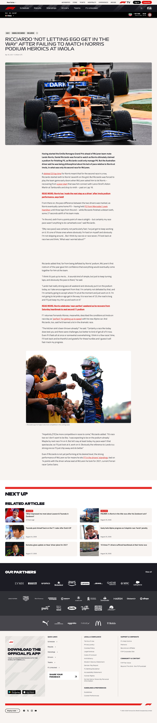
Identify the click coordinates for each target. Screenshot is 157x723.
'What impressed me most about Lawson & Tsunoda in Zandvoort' (47, 515)
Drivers (65, 8)
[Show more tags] (37, 33)
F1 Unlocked (92, 8)
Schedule (24, 8)
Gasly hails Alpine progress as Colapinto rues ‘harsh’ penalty (124, 528)
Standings (51, 8)
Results (37, 8)
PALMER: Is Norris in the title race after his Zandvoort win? (124, 513)
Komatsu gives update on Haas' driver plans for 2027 (47, 545)
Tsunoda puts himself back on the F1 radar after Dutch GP (48, 528)
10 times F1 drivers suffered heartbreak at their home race (124, 545)
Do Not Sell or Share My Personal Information (96, 680)
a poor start (62, 184)
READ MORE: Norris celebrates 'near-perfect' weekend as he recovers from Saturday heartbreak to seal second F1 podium (76, 307)
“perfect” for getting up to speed (67, 318)
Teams (77, 8)
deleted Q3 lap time (52, 173)
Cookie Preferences (91, 695)
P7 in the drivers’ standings (95, 457)
